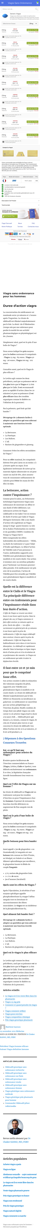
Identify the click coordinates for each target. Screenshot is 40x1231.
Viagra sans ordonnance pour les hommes (18, 295)
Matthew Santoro (13, 1027)
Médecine (20, 1031)
